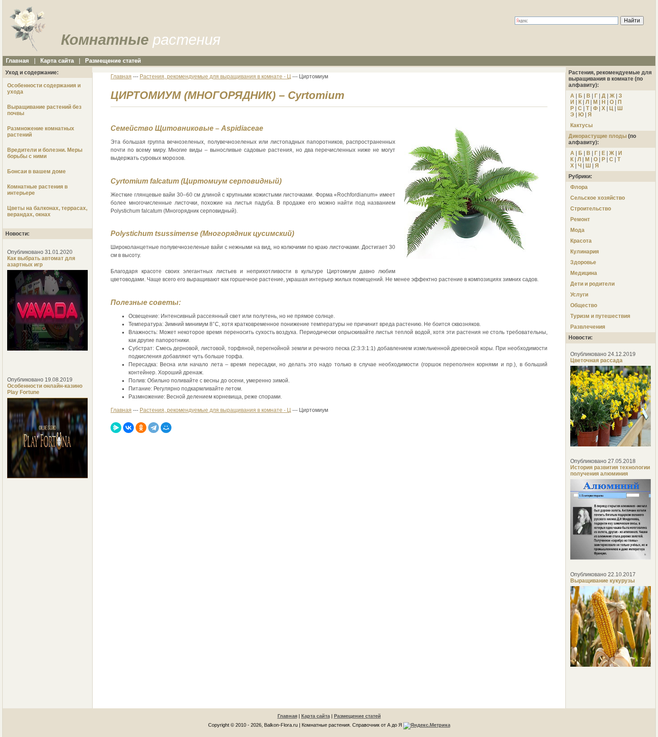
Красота (581, 241)
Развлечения (587, 327)
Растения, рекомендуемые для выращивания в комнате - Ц (215, 76)
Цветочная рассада (596, 360)
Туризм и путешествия (600, 316)
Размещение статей (113, 60)
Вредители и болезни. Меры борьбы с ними (44, 153)
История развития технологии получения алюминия (610, 470)
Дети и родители (592, 284)
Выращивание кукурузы (602, 581)
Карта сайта (57, 60)
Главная (17, 60)
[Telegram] (153, 427)
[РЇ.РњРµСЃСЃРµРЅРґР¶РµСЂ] (116, 427)
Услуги (579, 294)
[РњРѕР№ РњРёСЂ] (166, 427)
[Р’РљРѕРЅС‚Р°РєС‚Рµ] (128, 427)
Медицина (583, 273)
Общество (583, 305)
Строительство (590, 209)
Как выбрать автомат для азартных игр (41, 261)
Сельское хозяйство (597, 198)
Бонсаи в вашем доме (36, 171)
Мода (577, 230)
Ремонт (580, 219)
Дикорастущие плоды (597, 136)
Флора (579, 187)
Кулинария (584, 252)
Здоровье (583, 262)
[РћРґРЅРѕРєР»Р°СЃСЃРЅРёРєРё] (141, 427)
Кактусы (581, 125)
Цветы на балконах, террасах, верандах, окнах (47, 211)
